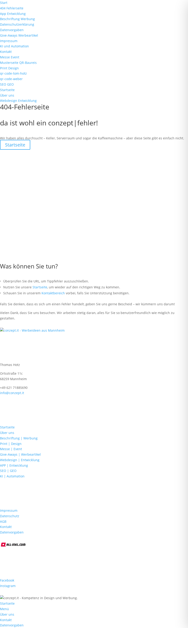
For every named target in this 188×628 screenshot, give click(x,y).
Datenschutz (9, 516)
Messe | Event (11, 449)
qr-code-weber (11, 79)
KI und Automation (14, 46)
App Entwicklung (13, 13)
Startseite (7, 90)
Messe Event (9, 57)
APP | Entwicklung (14, 465)
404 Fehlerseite (11, 8)
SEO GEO (7, 84)
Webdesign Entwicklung (18, 100)
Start (3, 2)
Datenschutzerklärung (17, 24)
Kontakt (6, 51)
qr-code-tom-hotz (13, 73)
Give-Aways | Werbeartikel (20, 454)
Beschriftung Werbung (17, 19)
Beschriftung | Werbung (19, 438)
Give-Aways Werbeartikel (19, 35)
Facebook (7, 580)
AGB (3, 521)
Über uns (7, 95)
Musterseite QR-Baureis (18, 62)
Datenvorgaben (12, 30)
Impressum (8, 41)
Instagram (8, 586)
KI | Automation (12, 476)
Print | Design (11, 443)
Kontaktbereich (53, 293)
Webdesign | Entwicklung (19, 460)
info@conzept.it (12, 393)
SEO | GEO (8, 470)
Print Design (9, 68)
